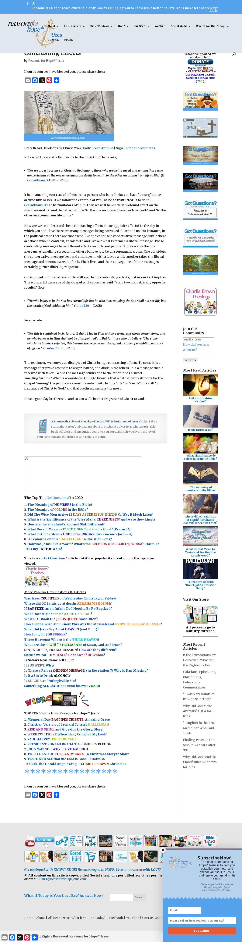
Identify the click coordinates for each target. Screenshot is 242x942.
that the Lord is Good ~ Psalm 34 (66, 759)
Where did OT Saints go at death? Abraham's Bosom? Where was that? (200, 520)
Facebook (116, 918)
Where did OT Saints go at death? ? (68, 603)
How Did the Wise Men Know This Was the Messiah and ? (93, 624)
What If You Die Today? (211, 26)
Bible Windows (99, 26)
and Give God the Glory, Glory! (65, 729)
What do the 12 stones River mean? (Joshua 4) (79, 534)
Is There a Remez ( (39, 670)
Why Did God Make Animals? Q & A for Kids (197, 711)
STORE (68, 40)
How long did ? (45, 634)
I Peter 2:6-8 (53, 348)
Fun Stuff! (140, 26)
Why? (39, 665)
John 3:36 (82, 305)
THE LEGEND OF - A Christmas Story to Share (78, 754)
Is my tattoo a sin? (200, 430)
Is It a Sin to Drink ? (47, 675)
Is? (49, 660)
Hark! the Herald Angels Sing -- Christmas (77, 764)
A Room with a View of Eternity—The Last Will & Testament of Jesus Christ (99, 421)
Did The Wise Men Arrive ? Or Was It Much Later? (90, 514)
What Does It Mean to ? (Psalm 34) (78, 529)
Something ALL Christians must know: (62, 686)
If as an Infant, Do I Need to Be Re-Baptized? (68, 608)
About (51, 26)
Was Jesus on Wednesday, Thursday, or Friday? (70, 598)
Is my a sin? (45, 549)
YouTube (160, 26)
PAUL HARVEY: (52, 739)
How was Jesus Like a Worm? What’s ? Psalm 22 (93, 544)
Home (28, 918)
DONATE (53, 40)
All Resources (72, 26)
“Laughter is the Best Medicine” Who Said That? (199, 728)
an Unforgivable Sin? (59, 681)
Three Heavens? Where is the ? (61, 640)
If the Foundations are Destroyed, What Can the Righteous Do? (199, 660)
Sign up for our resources (135, 148)
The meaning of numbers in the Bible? (200, 488)
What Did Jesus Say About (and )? (61, 629)
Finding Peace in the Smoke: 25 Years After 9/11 (199, 745)
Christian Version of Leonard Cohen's (68, 724)
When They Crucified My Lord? (67, 734)
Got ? (121, 26)
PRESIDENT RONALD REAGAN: (69, 744)
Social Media (179, 26)
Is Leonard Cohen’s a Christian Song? (69, 539)
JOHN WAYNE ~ (57, 749)
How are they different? (70, 650)
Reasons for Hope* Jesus (46, 60)
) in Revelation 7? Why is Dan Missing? (116, 670)
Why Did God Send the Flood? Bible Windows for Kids (200, 762)
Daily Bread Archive (98, 148)
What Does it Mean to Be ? (58, 614)
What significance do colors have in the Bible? (200, 457)
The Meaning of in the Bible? (59, 505)
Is (26, 681)
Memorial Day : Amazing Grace (68, 719)
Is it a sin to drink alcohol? (201, 399)
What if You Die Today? (88, 918)
